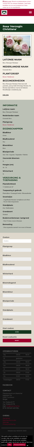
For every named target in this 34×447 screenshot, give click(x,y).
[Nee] (27, 445)
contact (4, 7)
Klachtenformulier (9, 420)
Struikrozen (10, 77)
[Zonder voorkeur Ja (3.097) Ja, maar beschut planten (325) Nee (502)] (17, 277)
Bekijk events (7, 1)
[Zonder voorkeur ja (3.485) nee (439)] (17, 286)
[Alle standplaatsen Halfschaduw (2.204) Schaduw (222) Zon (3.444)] (17, 314)
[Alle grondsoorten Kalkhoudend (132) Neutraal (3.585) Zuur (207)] (17, 323)
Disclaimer (6, 418)
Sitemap (6, 422)
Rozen (5, 77)
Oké (9, 444)
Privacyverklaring (9, 424)
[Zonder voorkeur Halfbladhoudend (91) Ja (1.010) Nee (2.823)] (17, 268)
